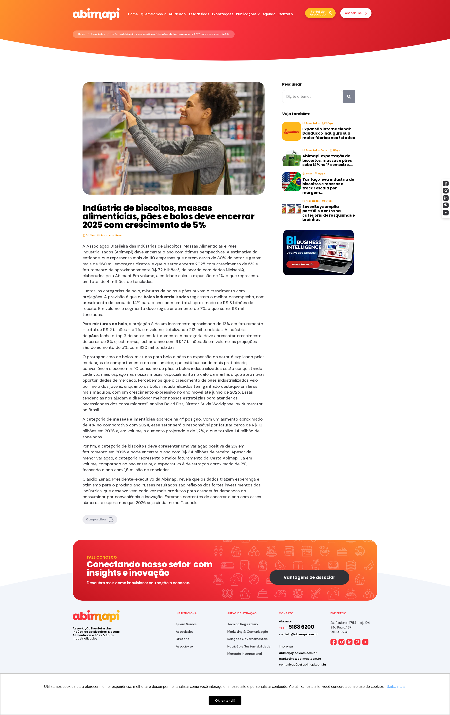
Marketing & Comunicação (247, 631)
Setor (118, 235)
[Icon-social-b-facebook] (446, 183)
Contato (285, 14)
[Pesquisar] (349, 96)
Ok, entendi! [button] (225, 700)
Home (133, 14)
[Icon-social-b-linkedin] (446, 198)
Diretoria (182, 639)
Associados (98, 34)
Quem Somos (152, 14)
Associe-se (184, 646)
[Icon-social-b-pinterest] (446, 205)
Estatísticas (199, 14)
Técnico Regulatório (242, 624)
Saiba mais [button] (395, 687)
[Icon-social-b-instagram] (446, 191)
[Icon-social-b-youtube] (446, 212)
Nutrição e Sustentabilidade (248, 646)
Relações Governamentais (247, 639)
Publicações (246, 14)
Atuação (176, 14)
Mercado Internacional (244, 653)
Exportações (222, 14)
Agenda (269, 14)
